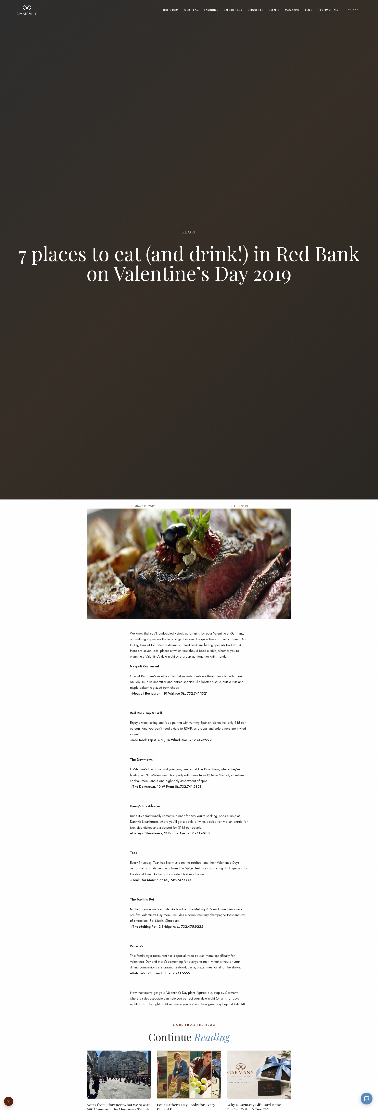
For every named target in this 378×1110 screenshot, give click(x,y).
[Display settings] (8, 1101)
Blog (309, 10)
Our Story (171, 10)
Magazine (292, 10)
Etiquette (255, 10)
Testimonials (328, 10)
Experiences (233, 10)
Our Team (191, 10)
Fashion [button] (210, 10)
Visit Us (353, 9)
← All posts (239, 506)
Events (274, 10)
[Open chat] (366, 1098)
